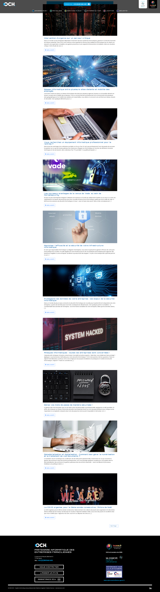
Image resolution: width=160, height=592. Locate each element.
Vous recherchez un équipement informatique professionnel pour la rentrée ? (77, 143)
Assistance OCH (47, 579)
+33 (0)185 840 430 (79, 4)
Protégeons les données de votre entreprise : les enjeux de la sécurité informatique (79, 299)
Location (110, 10)
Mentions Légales (40, 588)
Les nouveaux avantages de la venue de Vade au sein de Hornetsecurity (72, 194)
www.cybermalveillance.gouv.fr (114, 580)
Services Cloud (74, 10)
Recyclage (57, 10)
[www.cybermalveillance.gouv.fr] (114, 571)
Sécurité (123, 10)
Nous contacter (49, 567)
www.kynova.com (60, 588)
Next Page (113, 526)
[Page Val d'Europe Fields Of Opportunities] (143, 4)
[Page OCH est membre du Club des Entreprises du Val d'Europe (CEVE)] (153, 4)
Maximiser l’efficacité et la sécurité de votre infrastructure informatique (74, 246)
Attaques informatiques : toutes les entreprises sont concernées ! (77, 353)
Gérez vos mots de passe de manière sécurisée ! (68, 405)
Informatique (40, 10)
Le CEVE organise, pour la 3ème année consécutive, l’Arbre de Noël (78, 507)
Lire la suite (50, 50)
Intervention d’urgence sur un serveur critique (67, 38)
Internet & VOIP (94, 10)
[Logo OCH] (41, 545)
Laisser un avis (49, 573)
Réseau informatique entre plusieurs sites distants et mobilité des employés (77, 90)
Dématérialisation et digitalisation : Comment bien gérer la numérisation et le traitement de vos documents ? (79, 455)
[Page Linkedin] (150, 588)
